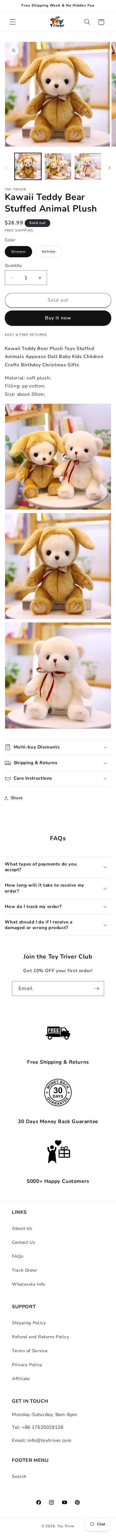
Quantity (13, 265)
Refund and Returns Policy (40, 1337)
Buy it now (58, 318)
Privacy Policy (27, 1365)
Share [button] (17, 798)
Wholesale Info (28, 1284)
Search (19, 1476)
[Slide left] (6, 168)
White (52, 252)
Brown (21, 252)
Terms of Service (30, 1351)
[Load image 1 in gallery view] (28, 166)
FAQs (17, 1256)
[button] (12, 22)
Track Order (24, 1270)
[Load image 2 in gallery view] (58, 166)
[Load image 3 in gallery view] (87, 166)
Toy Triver (65, 1526)
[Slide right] (109, 168)
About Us (22, 1228)
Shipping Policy (29, 1323)
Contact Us (23, 1242)
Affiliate (21, 1379)
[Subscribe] (97, 988)
